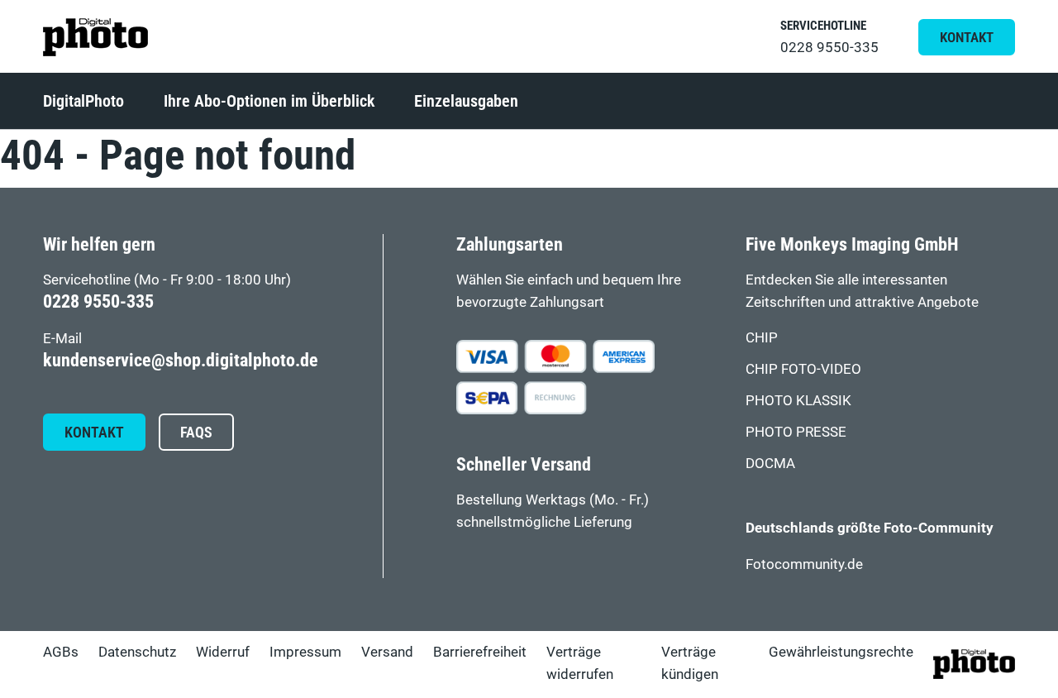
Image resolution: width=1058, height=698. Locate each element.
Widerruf (223, 651)
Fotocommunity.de (804, 564)
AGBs (61, 651)
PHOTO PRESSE (796, 431)
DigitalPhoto (83, 101)
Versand (387, 651)
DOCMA (770, 463)
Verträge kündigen (689, 662)
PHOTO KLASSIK (798, 400)
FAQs (196, 432)
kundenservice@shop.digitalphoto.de (180, 360)
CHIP (762, 337)
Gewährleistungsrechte (841, 651)
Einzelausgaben (466, 101)
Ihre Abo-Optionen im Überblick (269, 101)
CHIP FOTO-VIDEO (803, 369)
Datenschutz (137, 651)
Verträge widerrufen (579, 662)
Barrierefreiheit (480, 651)
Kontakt (967, 37)
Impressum (305, 651)
